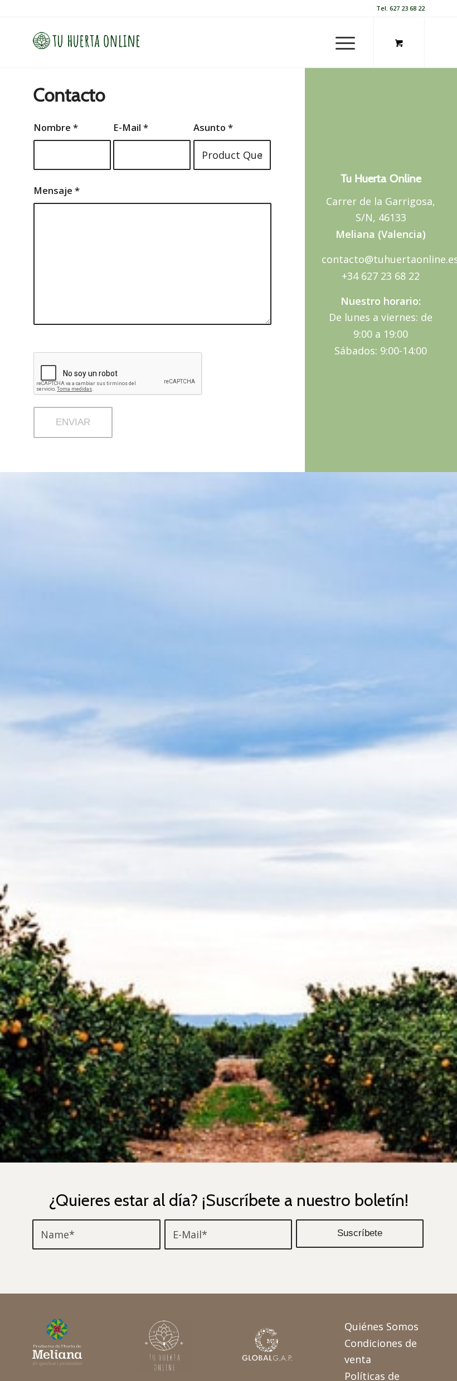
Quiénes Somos (381, 1326)
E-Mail (130, 127)
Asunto (213, 127)
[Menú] (339, 42)
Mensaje (56, 190)
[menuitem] (343, 42)
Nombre (55, 127)
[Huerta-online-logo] (87, 42)
